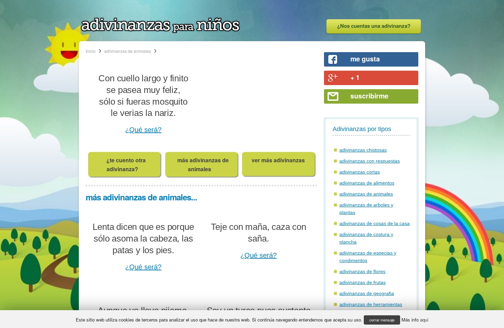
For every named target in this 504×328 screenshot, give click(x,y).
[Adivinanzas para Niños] (160, 31)
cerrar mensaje (382, 320)
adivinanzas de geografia (366, 293)
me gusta (365, 58)
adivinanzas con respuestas (369, 161)
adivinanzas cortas (359, 172)
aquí (424, 319)
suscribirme (369, 96)
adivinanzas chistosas (363, 150)
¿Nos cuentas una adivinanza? (373, 26)
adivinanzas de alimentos (366, 183)
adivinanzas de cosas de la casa (374, 223)
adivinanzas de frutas (362, 282)
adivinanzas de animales (127, 51)
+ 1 (355, 77)
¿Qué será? (143, 129)
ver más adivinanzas (278, 160)
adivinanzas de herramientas (370, 304)
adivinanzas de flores (362, 271)
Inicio (91, 51)
